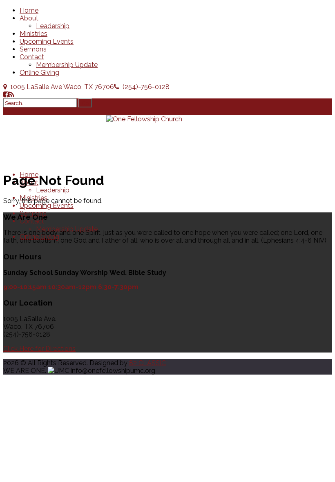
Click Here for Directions (39, 349)
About (29, 18)
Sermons (33, 49)
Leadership (52, 26)
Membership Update (67, 65)
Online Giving (39, 72)
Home (29, 10)
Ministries (33, 34)
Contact (32, 57)
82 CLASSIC (147, 363)
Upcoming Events (47, 41)
